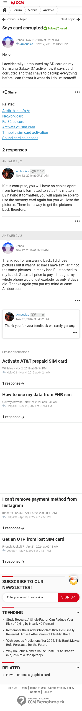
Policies (47, 692)
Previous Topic (17, 19)
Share (12, 92)
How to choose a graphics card (28, 675)
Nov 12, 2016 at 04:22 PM (52, 44)
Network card (12, 116)
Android (48, 10)
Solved (52, 28)
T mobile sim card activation (25, 132)
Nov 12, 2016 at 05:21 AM (32, 175)
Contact (35, 692)
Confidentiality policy (61, 687)
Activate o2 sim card (18, 127)
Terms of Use (38, 687)
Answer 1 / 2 (12, 161)
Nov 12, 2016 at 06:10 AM (32, 250)
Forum (17, 10)
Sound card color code (20, 138)
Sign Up (12, 687)
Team (23, 687)
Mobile (32, 10)
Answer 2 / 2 (12, 235)
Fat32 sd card (13, 122)
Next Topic (68, 19)
